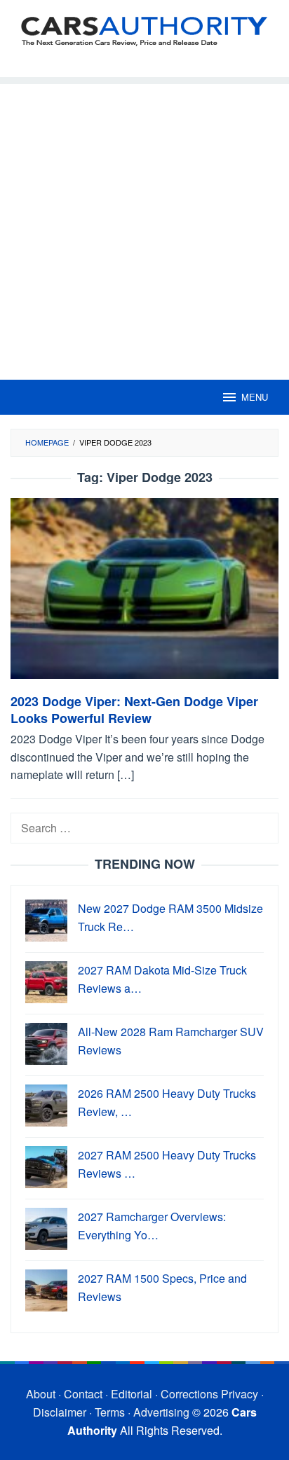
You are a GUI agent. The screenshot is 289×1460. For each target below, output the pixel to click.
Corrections (189, 1394)
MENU (254, 397)
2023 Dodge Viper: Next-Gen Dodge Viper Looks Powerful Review (134, 709)
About (40, 1394)
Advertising (161, 1412)
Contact (83, 1394)
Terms (110, 1412)
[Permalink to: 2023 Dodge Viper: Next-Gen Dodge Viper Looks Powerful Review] (144, 594)
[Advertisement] (144, 228)
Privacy (239, 1394)
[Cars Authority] (144, 30)
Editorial (131, 1394)
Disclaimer (59, 1412)
